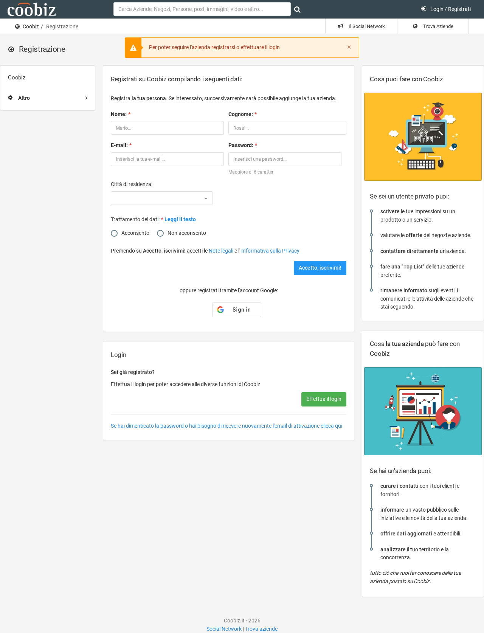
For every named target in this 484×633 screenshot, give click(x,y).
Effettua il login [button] (323, 399)
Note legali (221, 251)
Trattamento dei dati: (135, 219)
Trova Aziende (437, 26)
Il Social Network (366, 26)
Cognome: (240, 114)
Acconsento (135, 233)
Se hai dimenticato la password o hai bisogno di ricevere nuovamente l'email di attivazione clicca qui (226, 426)
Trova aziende (261, 629)
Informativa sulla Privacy (270, 251)
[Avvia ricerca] (297, 9)
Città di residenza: (131, 184)
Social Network (224, 629)
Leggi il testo (180, 219)
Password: (240, 145)
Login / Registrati (450, 9)
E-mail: (119, 145)
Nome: (119, 114)
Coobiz (31, 26)
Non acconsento (187, 233)
